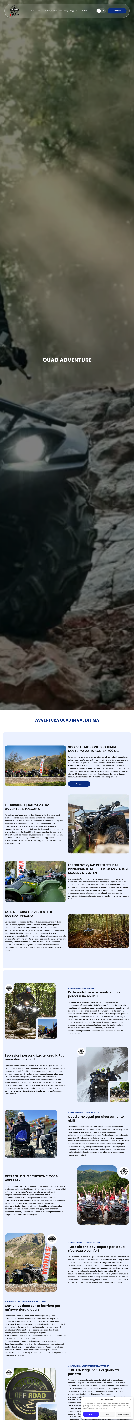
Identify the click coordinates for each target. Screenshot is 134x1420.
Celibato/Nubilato (51, 11)
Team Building (63, 11)
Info (77, 11)
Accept (91, 1414)
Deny (107, 1414)
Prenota (38, 11)
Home (33, 11)
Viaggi (72, 11)
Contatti (84, 11)
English (103, 11)
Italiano (99, 11)
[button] (130, 1399)
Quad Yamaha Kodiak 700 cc (33, 928)
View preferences (123, 1414)
